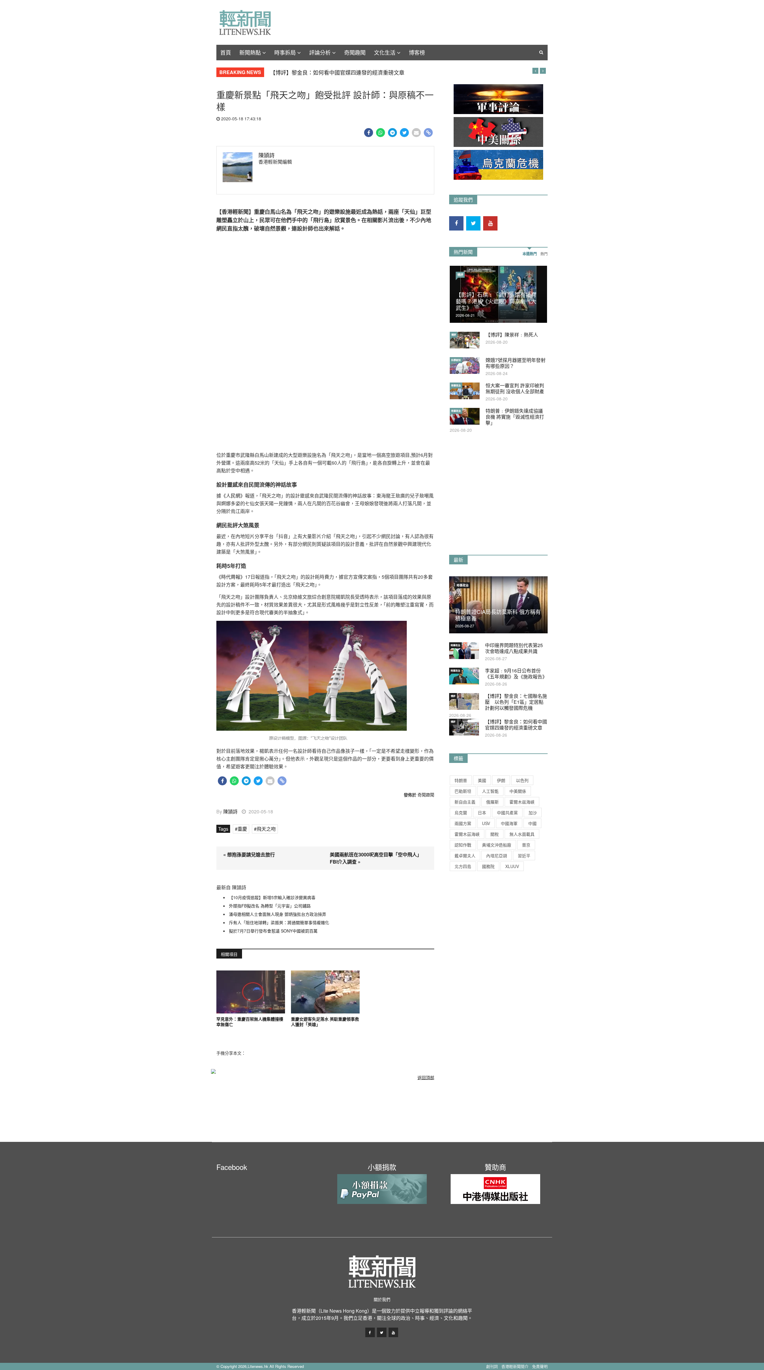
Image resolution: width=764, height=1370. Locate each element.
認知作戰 (463, 845)
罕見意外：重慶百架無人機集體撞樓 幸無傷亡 (250, 1022)
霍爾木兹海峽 (522, 802)
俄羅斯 (492, 802)
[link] (428, 132)
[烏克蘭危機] (498, 165)
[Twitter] (473, 223)
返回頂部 (426, 1077)
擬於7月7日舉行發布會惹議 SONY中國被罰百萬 (273, 931)
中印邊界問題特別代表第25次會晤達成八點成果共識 (514, 648)
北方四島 (463, 866)
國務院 (488, 866)
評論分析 (320, 52)
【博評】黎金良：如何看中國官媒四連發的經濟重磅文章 (337, 72)
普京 (526, 845)
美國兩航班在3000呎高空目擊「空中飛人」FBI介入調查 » (376, 858)
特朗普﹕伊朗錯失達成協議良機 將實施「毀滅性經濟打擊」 (515, 416)
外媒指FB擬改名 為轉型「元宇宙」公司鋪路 (270, 906)
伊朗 (501, 780)
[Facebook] (368, 132)
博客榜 (417, 52)
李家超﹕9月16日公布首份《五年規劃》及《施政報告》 (516, 673)
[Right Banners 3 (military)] (498, 99)
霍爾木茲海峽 (467, 834)
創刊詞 (492, 1366)
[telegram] (392, 132)
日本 (482, 812)
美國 (482, 780)
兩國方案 (463, 823)
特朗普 (461, 780)
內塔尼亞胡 (496, 855)
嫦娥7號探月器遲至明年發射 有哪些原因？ (516, 363)
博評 (460, 275)
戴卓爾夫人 (465, 855)
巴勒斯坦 (463, 791)
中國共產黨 (507, 812)
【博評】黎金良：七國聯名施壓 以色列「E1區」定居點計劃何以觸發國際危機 (516, 701)
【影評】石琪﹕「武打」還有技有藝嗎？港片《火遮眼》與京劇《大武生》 (496, 301)
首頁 (225, 52)
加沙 (533, 812)
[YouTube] (490, 223)
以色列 (522, 780)
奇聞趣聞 (355, 52)
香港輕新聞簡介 (515, 1366)
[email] (416, 132)
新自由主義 (465, 802)
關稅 (494, 834)
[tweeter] (404, 132)
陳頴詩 (266, 155)
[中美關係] (498, 132)
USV (486, 823)
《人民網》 (233, 495)
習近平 (524, 855)
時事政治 (456, 385)
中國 (532, 823)
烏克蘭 (461, 812)
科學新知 (456, 360)
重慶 (242, 828)
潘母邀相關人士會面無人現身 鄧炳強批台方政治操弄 (277, 914)
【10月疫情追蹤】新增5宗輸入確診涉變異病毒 (272, 897)
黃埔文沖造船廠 (496, 845)
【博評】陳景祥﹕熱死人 (512, 334)
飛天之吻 (266, 828)
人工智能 (490, 791)
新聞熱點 (250, 52)
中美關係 (517, 791)
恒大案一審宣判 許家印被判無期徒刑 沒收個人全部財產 (515, 388)
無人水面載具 (522, 834)
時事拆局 (285, 52)
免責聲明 (540, 1366)
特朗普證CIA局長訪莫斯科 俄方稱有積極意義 (498, 615)
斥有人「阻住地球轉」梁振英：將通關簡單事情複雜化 (279, 922)
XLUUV (512, 866)
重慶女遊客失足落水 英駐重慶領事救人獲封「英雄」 (325, 1022)
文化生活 (384, 52)
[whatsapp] (380, 132)
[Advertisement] (494, 500)
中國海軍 (509, 823)
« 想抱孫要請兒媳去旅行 (249, 854)
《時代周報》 (230, 576)
